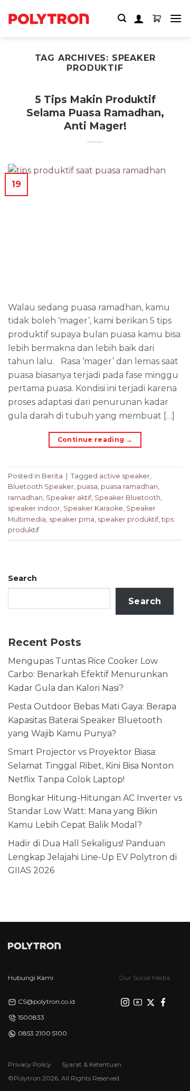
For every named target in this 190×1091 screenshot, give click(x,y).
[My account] (139, 18)
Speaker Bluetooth (127, 498)
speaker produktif (128, 519)
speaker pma (71, 519)
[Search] (122, 18)
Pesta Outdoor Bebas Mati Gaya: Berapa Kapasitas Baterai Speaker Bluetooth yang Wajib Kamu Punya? (92, 719)
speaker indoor (34, 508)
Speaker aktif (68, 498)
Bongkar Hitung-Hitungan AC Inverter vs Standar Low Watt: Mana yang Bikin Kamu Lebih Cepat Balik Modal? (95, 811)
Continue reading (95, 439)
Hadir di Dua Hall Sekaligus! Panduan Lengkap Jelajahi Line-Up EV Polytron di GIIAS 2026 (92, 856)
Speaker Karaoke (93, 508)
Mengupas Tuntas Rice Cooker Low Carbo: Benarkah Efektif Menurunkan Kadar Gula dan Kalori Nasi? (88, 674)
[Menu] (175, 18)
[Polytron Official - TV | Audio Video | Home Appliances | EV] (48, 18)
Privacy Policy (29, 1064)
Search (22, 578)
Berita (52, 476)
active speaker (124, 476)
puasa (87, 487)
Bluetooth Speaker (41, 487)
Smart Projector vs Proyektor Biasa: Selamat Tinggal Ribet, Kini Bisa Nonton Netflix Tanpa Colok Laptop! (91, 765)
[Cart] (156, 18)
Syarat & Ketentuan (91, 1064)
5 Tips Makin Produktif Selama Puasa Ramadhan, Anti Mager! (95, 112)
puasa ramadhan (129, 487)
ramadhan (25, 498)
